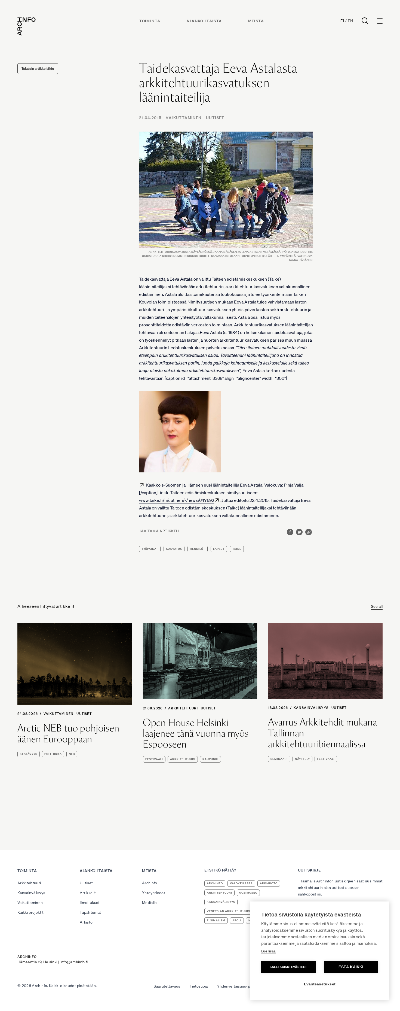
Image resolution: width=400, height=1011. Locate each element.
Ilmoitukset (90, 902)
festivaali (154, 759)
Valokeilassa (241, 883)
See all (377, 606)
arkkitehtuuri (182, 759)
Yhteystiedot (153, 892)
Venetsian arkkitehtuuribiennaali (237, 911)
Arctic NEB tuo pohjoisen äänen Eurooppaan (68, 733)
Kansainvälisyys (311, 707)
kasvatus (174, 549)
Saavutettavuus (167, 986)
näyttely (302, 759)
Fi (342, 20)
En (350, 20)
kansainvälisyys (221, 902)
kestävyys (28, 754)
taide (236, 549)
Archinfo (149, 883)
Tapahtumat (90, 912)
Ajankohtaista (204, 21)
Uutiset (215, 117)
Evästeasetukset (320, 984)
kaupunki (210, 759)
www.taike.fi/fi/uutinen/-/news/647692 (176, 500)
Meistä (256, 21)
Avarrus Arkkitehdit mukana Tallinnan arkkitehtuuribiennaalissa (322, 733)
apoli (236, 920)
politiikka (53, 754)
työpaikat (149, 549)
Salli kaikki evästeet (288, 967)
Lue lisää (268, 951)
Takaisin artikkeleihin (37, 68)
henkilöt (197, 549)
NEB (72, 754)
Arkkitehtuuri (183, 708)
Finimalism (216, 920)
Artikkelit (88, 892)
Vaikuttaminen (183, 117)
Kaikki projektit (30, 912)
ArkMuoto (269, 883)
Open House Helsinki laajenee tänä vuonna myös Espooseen (196, 733)
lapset (218, 549)
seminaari (279, 759)
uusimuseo (248, 893)
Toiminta (149, 21)
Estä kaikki (351, 967)
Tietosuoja (199, 986)
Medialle (149, 902)
